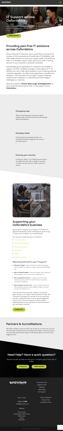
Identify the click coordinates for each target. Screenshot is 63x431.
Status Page (42, 389)
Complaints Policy (45, 402)
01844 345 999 (14, 35)
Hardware (16, 253)
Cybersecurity (18, 250)
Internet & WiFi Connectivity (21, 243)
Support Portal (41, 385)
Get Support (42, 392)
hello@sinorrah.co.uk (22, 404)
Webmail (42, 387)
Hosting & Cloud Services (21, 246)
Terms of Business (45, 397)
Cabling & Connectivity (20, 257)
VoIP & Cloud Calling (19, 239)
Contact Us (19, 309)
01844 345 (22, 401)
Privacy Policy (46, 400)
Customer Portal (42, 382)
